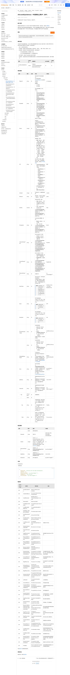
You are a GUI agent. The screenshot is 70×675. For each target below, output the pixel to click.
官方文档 (2, 7)
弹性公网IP (37, 10)
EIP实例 (41, 10)
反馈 (38, 663)
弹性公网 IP (8, 7)
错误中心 (20, 648)
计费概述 (47, 25)
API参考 (29, 10)
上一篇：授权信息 (22, 658)
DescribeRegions (38, 79)
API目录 (33, 10)
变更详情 (24, 654)
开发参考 (26, 10)
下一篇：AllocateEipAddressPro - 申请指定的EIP (44, 658)
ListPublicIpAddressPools (39, 374)
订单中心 (35, 445)
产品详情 (52, 17)
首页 (18, 10)
